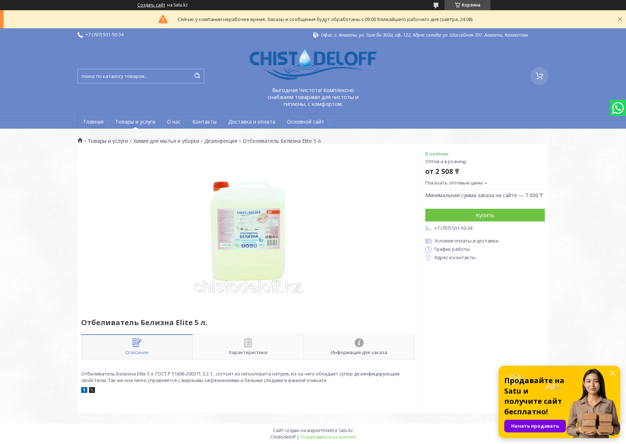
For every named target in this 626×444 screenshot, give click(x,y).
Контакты (204, 121)
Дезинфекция (220, 141)
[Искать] (197, 76)
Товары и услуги (135, 121)
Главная (93, 121)
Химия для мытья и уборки (166, 141)
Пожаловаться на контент (328, 437)
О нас (174, 121)
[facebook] (84, 391)
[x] (92, 391)
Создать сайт (151, 5)
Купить (485, 215)
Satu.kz (346, 430)
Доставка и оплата (251, 121)
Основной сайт (305, 121)
